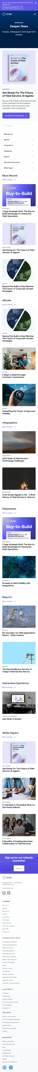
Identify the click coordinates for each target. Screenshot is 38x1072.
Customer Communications (11, 983)
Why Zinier (5, 920)
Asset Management (8, 951)
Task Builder (6, 996)
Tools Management (8, 953)
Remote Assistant (8, 974)
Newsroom (5, 911)
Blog (3, 1047)
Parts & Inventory (7, 948)
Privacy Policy (6, 923)
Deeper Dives (6, 1053)
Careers (4, 908)
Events (4, 914)
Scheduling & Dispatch (9, 942)
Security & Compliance (9, 1062)
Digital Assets (6, 1025)
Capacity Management (9, 945)
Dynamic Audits (7, 968)
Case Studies (6, 1050)
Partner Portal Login (8, 1044)
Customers (5, 917)
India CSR (5, 929)
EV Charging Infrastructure (10, 1022)
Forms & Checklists (8, 962)
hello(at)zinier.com (7, 888)
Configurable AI (7, 1005)
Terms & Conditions (8, 926)
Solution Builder (7, 999)
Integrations (6, 1008)
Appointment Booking (9, 977)
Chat (3, 965)
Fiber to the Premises (9, 1016)
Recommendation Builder (10, 1002)
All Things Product (8, 1056)
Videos (4, 1059)
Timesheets (6, 971)
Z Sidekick (5, 993)
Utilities (4, 1031)
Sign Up (19, 868)
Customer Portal (7, 980)
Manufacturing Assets (9, 1028)
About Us (5, 905)
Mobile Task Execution (9, 959)
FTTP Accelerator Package (11, 1019)
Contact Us (6, 932)
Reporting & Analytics (9, 956)
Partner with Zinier (8, 1041)
